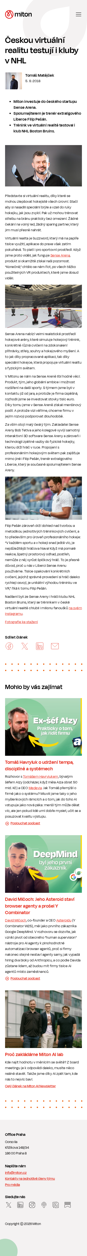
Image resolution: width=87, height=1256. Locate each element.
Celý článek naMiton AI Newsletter (30, 1086)
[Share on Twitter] (24, 646)
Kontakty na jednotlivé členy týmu (30, 1179)
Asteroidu (64, 920)
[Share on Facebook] (9, 646)
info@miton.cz (16, 1173)
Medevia (35, 788)
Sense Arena (60, 255)
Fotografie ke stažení (21, 622)
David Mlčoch (15, 920)
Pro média (12, 1185)
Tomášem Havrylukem (40, 776)
